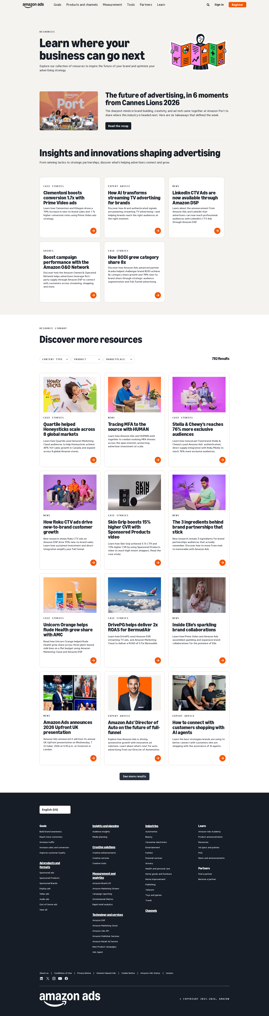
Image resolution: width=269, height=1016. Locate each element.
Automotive (151, 831)
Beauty (148, 836)
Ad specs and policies (208, 847)
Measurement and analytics (104, 875)
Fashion (149, 852)
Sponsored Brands (48, 883)
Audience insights (101, 831)
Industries (151, 826)
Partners (146, 4)
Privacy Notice (84, 973)
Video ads (44, 893)
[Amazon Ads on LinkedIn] (41, 979)
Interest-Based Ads (106, 973)
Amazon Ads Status (150, 973)
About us (44, 973)
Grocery (149, 863)
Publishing (150, 884)
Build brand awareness (51, 831)
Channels (151, 910)
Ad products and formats (50, 865)
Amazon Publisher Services (105, 936)
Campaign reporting (102, 893)
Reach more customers (51, 836)
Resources (203, 842)
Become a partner (207, 879)
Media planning (99, 836)
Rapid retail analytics (102, 904)
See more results (134, 776)
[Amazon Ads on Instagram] (54, 979)
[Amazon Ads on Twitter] (48, 979)
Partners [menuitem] (204, 868)
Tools (131, 4)
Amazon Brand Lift (101, 883)
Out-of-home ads (48, 904)
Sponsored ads (47, 872)
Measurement (112, 4)
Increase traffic (47, 842)
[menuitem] (55, 888)
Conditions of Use (63, 973)
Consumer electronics (156, 842)
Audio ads (44, 899)
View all (43, 909)
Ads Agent (97, 952)
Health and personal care (157, 868)
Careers (169, 973)
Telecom (149, 889)
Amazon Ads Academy (209, 831)
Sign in (219, 4)
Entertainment (152, 847)
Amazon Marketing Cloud (104, 925)
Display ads (45, 888)
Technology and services (107, 915)
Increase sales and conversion (54, 847)
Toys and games (153, 895)
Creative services (100, 858)
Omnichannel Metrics (102, 899)
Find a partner (205, 873)
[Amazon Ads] (31, 4)
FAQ (200, 852)
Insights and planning (105, 826)
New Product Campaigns (104, 946)
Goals (57, 4)
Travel (148, 900)
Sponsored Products (49, 878)
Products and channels (82, 4)
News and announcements (211, 858)
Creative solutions (103, 847)
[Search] (208, 5)
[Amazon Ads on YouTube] (60, 979)
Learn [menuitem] (202, 826)
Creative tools (99, 863)
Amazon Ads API (100, 930)
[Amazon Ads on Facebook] (66, 979)
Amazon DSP (98, 920)
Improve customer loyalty (52, 852)
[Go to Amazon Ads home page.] (70, 999)
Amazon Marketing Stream (105, 888)
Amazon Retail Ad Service (105, 941)
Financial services (153, 858)
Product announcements (210, 836)
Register (237, 4)
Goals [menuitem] (43, 826)
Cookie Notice (128, 973)
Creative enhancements (104, 852)
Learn (161, 4)
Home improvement (155, 879)
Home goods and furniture (158, 873)
